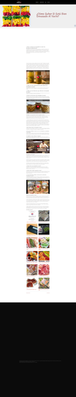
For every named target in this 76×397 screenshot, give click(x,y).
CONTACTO (48, 2)
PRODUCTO (37, 2)
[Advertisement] (38, 42)
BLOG (45, 2)
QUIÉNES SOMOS (42, 2)
